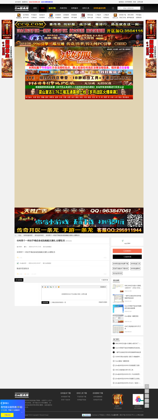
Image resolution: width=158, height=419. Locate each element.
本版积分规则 (103, 302)
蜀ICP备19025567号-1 (127, 415)
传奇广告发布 (65, 400)
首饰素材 (66, 15)
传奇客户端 (122, 15)
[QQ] (86, 415)
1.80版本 (106, 15)
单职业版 (90, 15)
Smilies (59, 287)
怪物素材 (74, 15)
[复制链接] (68, 241)
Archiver (95, 415)
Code (56, 287)
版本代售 (52, 8)
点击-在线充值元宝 (47, 2)
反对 (34, 274)
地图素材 (66, 17)
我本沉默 (90, 17)
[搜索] (141, 8)
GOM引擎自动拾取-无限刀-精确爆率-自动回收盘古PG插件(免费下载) (128, 356)
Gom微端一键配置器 (131, 316)
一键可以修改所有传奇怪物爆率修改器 (128, 352)
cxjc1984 (127, 243)
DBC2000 (130, 15)
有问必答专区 (39, 235)
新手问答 (26, 17)
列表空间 (63, 8)
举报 (105, 257)
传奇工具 (85, 8)
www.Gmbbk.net (34, 2)
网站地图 (140, 415)
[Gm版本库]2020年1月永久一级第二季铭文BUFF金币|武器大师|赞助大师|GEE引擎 (128, 383)
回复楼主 (128, 251)
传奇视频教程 (97, 396)
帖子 (119, 8)
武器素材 (58, 15)
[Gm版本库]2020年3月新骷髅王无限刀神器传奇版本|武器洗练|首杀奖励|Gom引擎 (128, 365)
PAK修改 (138, 15)
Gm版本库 (23, 263)
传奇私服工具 (135, 263)
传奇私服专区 (28, 235)
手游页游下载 (81, 396)
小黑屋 (107, 415)
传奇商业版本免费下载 (120, 263)
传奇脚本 (42, 17)
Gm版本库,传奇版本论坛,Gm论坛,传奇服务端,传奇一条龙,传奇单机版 (15, 235)
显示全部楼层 (47, 247)
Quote (53, 287)
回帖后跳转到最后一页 (59, 302)
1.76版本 (98, 15)
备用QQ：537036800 (125, 2)
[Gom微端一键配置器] (118, 319)
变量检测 (138, 17)
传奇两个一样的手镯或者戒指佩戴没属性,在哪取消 (62, 235)
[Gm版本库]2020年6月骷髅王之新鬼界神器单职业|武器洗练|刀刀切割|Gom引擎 (128, 378)
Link (51, 287)
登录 (134, 2)
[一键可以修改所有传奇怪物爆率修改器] (118, 298)
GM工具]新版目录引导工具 (124, 370)
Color (45, 287)
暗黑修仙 (106, 17)
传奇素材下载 (65, 396)
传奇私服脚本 (135, 268)
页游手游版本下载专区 (120, 268)
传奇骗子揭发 (81, 400)
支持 (28, 274)
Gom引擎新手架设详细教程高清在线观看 (128, 348)
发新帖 (20, 280)
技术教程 (26, 15)
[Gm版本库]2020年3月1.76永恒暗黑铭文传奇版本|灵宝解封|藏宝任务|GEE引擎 (128, 374)
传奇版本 (74, 8)
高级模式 (103, 287)
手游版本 (34, 15)
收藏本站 (25, 2)
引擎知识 (34, 17)
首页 (35, 8)
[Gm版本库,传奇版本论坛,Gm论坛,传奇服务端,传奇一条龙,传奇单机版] (23, 8)
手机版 (101, 415)
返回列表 (105, 280)
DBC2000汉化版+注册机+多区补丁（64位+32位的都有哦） (133, 288)
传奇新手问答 (97, 400)
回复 (20, 257)
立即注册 (140, 2)
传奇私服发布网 (100, 8)
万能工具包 (122, 17)
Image (48, 287)
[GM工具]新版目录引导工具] (118, 329)
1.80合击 (98, 17)
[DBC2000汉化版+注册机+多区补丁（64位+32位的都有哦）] (118, 288)
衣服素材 (58, 17)
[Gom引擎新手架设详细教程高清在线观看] (118, 309)
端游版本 (42, 15)
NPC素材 (74, 17)
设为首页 (18, 2)
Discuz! (25, 415)
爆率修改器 (130, 17)
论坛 (42, 8)
